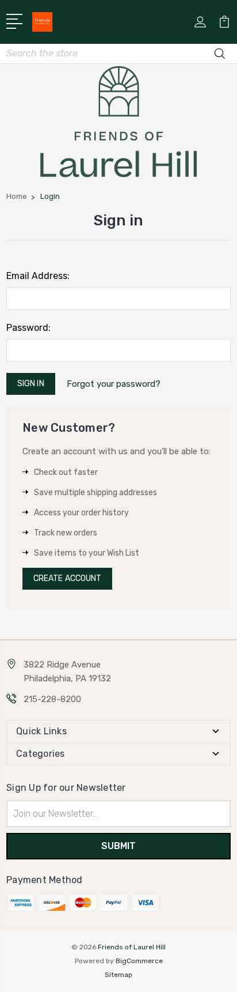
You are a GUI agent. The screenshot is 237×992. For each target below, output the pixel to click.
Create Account (67, 578)
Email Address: (38, 275)
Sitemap (118, 975)
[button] (118, 121)
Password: (28, 327)
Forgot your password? (113, 384)
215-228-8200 (52, 699)
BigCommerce (139, 961)
